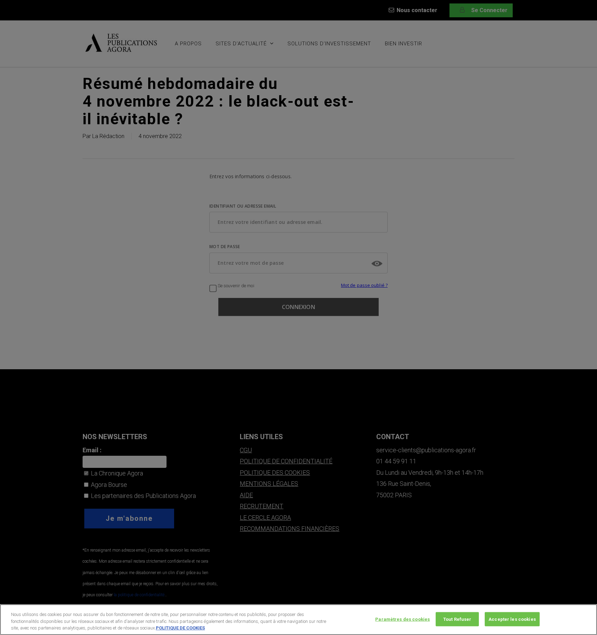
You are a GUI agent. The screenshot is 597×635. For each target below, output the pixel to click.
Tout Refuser (457, 619)
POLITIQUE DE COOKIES (180, 628)
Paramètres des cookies (402, 619)
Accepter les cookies (512, 619)
